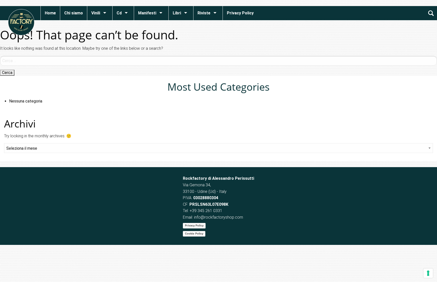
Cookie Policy (194, 233)
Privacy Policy (194, 225)
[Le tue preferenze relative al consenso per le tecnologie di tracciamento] (428, 273)
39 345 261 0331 (207, 210)
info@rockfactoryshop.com (218, 217)
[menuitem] (50, 13)
